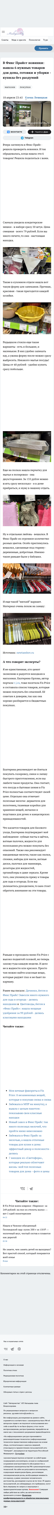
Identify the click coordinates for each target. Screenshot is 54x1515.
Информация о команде (13, 1365)
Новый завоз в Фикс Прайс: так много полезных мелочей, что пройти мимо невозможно (28, 1126)
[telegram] (32, 1188)
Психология (34, 40)
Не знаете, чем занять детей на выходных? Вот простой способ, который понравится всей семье (27, 1255)
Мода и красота (19, 40)
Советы (5, 40)
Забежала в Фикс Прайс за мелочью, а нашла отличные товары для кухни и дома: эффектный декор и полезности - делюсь (30, 1144)
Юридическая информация (14, 1381)
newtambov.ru (25, 652)
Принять (43, 48)
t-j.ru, (17, 683)
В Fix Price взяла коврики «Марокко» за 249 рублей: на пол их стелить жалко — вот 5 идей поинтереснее (25, 1211)
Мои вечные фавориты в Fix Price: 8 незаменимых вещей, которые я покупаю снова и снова (30, 1095)
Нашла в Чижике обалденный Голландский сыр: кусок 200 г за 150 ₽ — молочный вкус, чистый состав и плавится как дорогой (26, 1233)
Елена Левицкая (36, 97)
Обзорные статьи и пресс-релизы (17, 1392)
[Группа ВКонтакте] (14, 132)
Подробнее (19, 1453)
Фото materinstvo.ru (36, 123)
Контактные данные (11, 1386)
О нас (5, 1359)
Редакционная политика (13, 1376)
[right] (51, 40)
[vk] (23, 1188)
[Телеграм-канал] (27, 138)
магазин (10, 87)
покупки (25, 87)
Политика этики (10, 1370)
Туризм (46, 40)
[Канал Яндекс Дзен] (39, 132)
